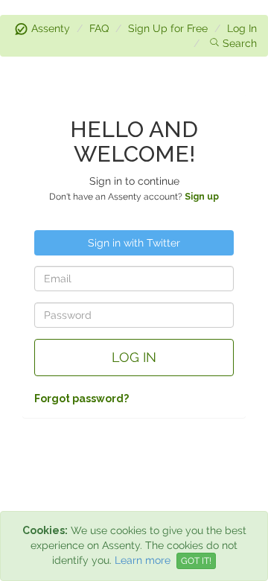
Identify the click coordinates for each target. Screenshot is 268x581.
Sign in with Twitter (134, 243)
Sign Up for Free (168, 28)
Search (240, 43)
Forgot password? (81, 398)
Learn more (142, 560)
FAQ (99, 28)
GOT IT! (196, 561)
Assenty (50, 28)
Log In (242, 28)
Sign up (202, 196)
